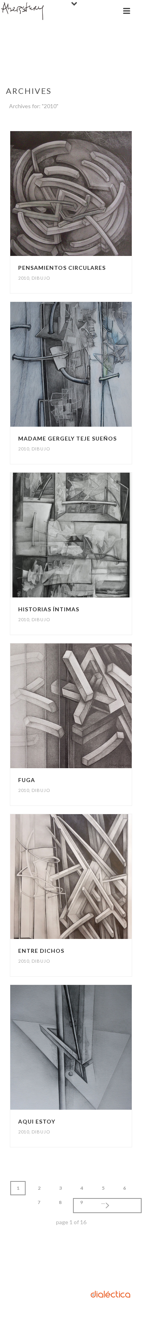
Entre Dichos (41, 950)
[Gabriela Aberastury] (22, 11)
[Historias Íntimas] (86, 535)
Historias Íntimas (48, 609)
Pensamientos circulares (62, 267)
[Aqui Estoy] (86, 1047)
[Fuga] (86, 706)
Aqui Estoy (36, 1121)
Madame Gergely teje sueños (67, 438)
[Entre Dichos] (86, 876)
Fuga (26, 780)
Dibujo (41, 277)
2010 (23, 277)
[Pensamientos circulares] (86, 193)
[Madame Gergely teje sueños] (86, 364)
